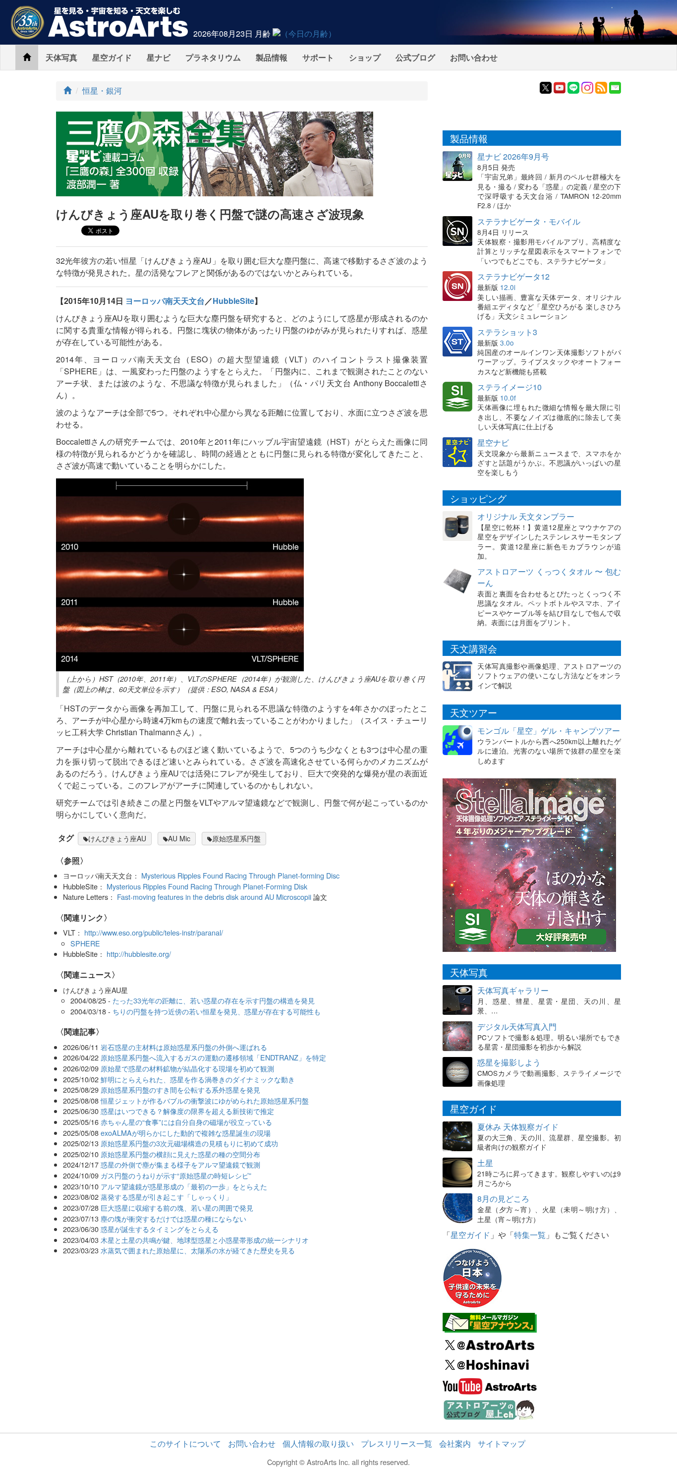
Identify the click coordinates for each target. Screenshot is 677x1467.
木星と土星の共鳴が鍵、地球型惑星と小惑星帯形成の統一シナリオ (205, 1239)
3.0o (507, 343)
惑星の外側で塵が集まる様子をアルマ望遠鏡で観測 (180, 1164)
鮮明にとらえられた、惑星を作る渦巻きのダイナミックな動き (198, 1079)
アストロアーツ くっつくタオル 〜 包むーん (549, 577)
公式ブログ (415, 57)
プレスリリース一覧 (396, 1443)
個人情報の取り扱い (318, 1443)
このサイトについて (185, 1443)
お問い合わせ (474, 57)
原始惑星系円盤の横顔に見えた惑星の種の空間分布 (180, 1154)
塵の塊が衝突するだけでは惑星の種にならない (173, 1218)
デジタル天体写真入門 (517, 1026)
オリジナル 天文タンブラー (525, 516)
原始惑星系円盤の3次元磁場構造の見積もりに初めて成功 (189, 1143)
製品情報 (271, 57)
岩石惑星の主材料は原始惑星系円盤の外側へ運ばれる (184, 1047)
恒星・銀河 (102, 90)
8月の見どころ (503, 1198)
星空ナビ (493, 442)
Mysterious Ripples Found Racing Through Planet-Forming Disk (207, 886)
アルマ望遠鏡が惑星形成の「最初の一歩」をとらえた (184, 1186)
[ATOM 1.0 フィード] (601, 86)
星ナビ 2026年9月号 (513, 156)
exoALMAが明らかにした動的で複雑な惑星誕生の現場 (186, 1132)
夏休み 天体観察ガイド (518, 1126)
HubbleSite (233, 300)
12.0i (507, 287)
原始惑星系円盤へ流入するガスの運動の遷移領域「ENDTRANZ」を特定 (213, 1057)
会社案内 (455, 1443)
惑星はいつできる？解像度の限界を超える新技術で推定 (187, 1111)
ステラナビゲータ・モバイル (528, 221)
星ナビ (158, 57)
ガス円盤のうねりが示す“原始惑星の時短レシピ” (176, 1175)
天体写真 (61, 57)
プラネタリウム (213, 57)
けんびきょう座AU (117, 838)
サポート (318, 57)
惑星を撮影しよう (509, 1062)
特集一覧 (530, 1234)
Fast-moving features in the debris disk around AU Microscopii (214, 896)
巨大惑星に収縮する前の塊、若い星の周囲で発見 (177, 1207)
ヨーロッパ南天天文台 (165, 300)
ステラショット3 (507, 332)
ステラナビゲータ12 (513, 276)
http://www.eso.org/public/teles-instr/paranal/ (153, 932)
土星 (485, 1163)
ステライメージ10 (509, 387)
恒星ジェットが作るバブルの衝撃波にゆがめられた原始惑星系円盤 (205, 1100)
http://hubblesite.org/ (139, 953)
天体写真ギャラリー (513, 990)
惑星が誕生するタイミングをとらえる (160, 1229)
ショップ (365, 57)
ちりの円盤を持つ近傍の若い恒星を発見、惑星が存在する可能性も (217, 1011)
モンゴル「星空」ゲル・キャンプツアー (548, 730)
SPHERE (85, 943)
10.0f (508, 398)
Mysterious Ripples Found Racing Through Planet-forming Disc (240, 875)
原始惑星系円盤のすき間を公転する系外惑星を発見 (180, 1089)
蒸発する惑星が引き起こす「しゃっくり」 (166, 1196)
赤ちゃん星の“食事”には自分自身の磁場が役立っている (186, 1121)
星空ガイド (112, 57)
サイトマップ (501, 1443)
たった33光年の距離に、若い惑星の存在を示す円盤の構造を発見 (214, 1000)
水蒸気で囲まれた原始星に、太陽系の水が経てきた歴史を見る (198, 1250)
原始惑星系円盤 (236, 838)
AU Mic (179, 838)
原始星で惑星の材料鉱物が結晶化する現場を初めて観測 (187, 1068)
